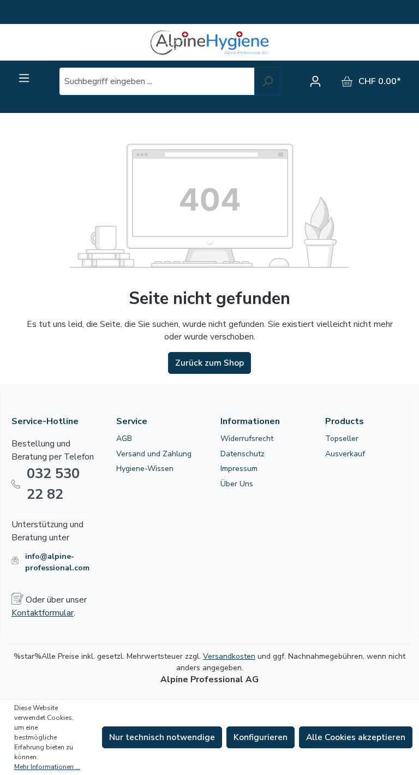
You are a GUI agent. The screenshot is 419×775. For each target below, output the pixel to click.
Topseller (341, 438)
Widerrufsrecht (246, 438)
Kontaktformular (42, 613)
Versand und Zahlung (153, 454)
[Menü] (24, 78)
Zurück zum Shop (209, 363)
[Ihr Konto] (318, 81)
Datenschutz (242, 454)
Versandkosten (229, 656)
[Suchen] (267, 81)
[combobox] (157, 81)
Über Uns (236, 484)
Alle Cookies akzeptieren (355, 737)
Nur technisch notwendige (162, 737)
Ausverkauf (345, 454)
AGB (124, 438)
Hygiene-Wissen (144, 468)
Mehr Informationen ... (47, 766)
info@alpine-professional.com (57, 562)
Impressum (239, 468)
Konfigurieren (261, 737)
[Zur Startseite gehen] (209, 42)
